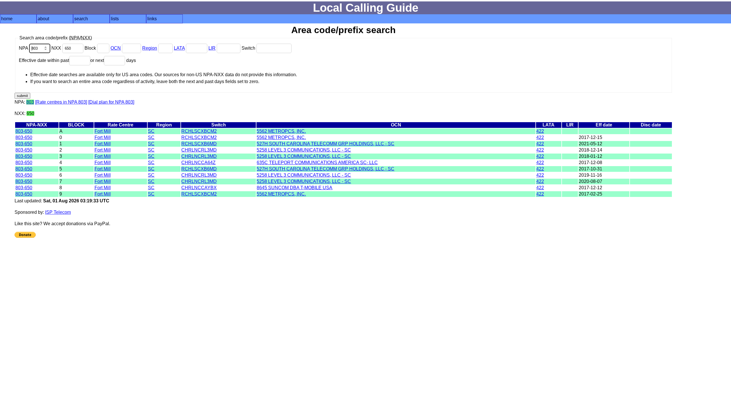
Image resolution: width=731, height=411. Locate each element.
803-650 (23, 131)
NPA (24, 48)
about (43, 18)
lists (115, 18)
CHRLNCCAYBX (199, 187)
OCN (116, 48)
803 (30, 102)
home (7, 18)
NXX (56, 48)
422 (540, 131)
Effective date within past (44, 60)
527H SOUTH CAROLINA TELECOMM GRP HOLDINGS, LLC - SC (325, 143)
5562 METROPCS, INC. (281, 131)
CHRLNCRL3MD (199, 150)
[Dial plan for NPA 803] (111, 102)
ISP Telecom (58, 212)
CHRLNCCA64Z (198, 162)
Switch (249, 48)
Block (91, 48)
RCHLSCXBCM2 (199, 131)
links (152, 18)
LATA (179, 48)
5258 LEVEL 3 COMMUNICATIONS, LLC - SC (304, 150)
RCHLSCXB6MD (199, 143)
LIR (212, 48)
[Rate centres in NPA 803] (61, 102)
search (81, 18)
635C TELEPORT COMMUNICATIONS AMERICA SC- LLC (317, 162)
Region (149, 48)
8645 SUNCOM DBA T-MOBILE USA (294, 187)
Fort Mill (103, 131)
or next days (113, 60)
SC (151, 131)
